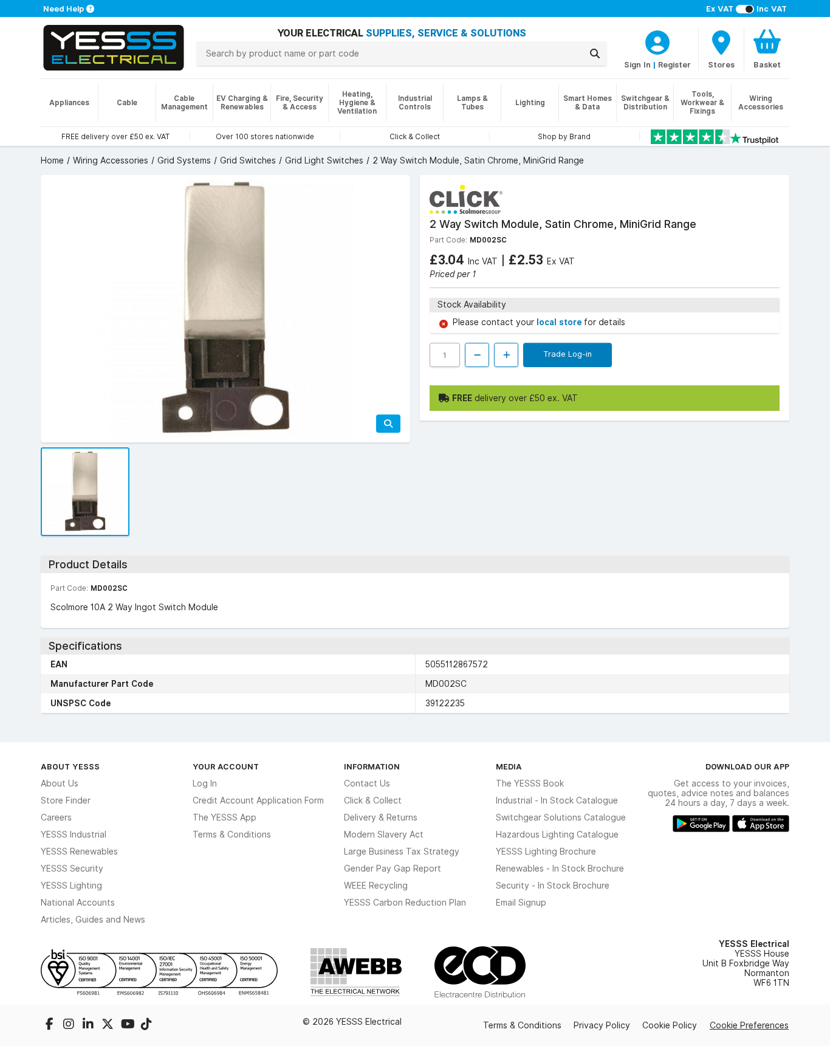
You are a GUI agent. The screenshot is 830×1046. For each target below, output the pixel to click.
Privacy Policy (602, 1025)
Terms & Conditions (232, 834)
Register (674, 64)
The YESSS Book (530, 783)
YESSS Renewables (79, 851)
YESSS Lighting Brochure (546, 851)
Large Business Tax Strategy (401, 851)
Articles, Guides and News (93, 919)
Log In (205, 783)
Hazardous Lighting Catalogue (557, 834)
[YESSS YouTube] (128, 1025)
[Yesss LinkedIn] (89, 1025)
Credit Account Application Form (258, 800)
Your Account (226, 766)
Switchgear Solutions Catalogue (561, 817)
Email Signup (521, 902)
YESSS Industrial (73, 834)
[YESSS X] (108, 1025)
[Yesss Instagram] (70, 1025)
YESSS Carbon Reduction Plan (405, 902)
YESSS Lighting (71, 885)
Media (509, 766)
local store (560, 322)
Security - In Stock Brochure (552, 885)
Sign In (637, 64)
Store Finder (66, 800)
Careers (56, 817)
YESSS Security (72, 868)
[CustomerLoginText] (657, 41)
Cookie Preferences (749, 1025)
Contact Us (367, 783)
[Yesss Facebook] (50, 1025)
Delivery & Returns (380, 817)
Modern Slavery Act (384, 834)
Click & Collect (373, 800)
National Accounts (78, 902)
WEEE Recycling (376, 885)
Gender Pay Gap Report (392, 868)
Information (372, 766)
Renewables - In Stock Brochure (560, 868)
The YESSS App (224, 817)
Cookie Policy (669, 1025)
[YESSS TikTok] (146, 1025)
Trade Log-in (567, 354)
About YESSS (70, 766)
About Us (59, 783)
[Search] (595, 53)
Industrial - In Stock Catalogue (557, 800)
